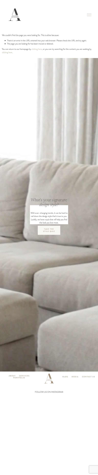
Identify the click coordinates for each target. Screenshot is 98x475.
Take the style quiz (49, 230)
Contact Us (88, 377)
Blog (65, 377)
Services (24, 376)
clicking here (37, 49)
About (12, 376)
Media (75, 377)
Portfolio (19, 378)
